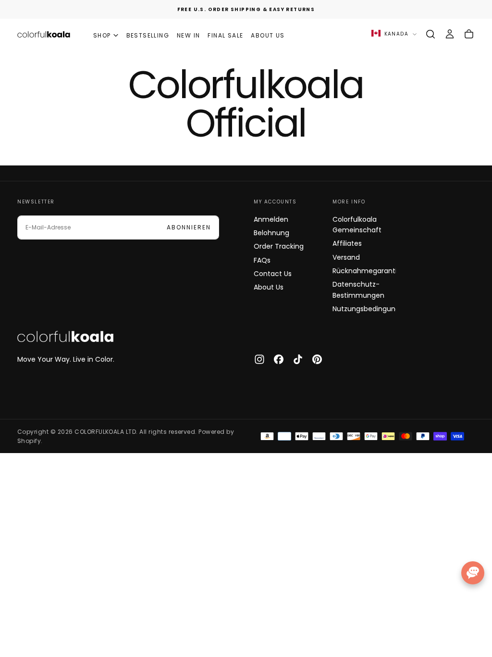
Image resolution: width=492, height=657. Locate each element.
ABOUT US (267, 35)
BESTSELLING (147, 35)
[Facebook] (278, 359)
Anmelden (271, 219)
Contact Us (273, 273)
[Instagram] (259, 359)
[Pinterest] (317, 359)
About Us (268, 287)
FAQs (262, 260)
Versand (346, 257)
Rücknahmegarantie (364, 271)
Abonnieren (189, 227)
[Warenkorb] (469, 34)
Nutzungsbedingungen (364, 309)
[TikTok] (298, 359)
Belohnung (271, 233)
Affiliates (347, 243)
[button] (430, 34)
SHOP (102, 35)
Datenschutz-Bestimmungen (358, 289)
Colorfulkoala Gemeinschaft (356, 225)
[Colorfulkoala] (65, 336)
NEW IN (188, 35)
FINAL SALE (225, 35)
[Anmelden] (449, 34)
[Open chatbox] (472, 572)
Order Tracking (279, 246)
